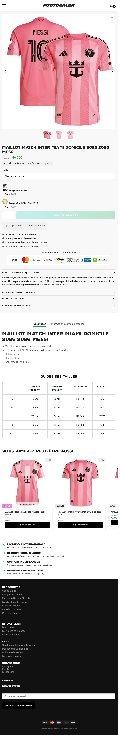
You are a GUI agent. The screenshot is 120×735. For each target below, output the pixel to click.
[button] (12, 214)
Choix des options (27, 525)
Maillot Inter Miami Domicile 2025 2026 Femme (25, 513)
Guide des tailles (11, 605)
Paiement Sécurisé (12, 613)
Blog (4, 617)
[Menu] (7, 5)
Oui (10, 194)
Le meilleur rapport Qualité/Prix (20, 273)
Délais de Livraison (13, 299)
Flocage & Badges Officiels (16, 598)
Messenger (8, 672)
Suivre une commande (13, 630)
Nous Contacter (10, 634)
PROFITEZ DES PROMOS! (18, 705)
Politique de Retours (13, 652)
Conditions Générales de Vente (18, 645)
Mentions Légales (11, 656)
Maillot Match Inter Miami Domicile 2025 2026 (79, 513)
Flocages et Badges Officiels (18, 292)
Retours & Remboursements (17, 305)
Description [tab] (39, 323)
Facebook (7, 669)
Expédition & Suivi (11, 609)
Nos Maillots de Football (15, 602)
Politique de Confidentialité (16, 648)
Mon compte (9, 627)
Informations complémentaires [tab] (67, 323)
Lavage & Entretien (12, 594)
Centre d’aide (9, 590)
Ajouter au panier (66, 215)
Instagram (7, 666)
